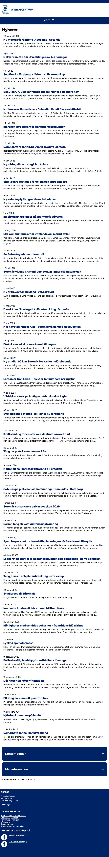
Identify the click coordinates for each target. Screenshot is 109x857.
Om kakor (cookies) (9, 818)
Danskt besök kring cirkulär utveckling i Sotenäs (36, 309)
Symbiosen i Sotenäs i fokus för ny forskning (33, 413)
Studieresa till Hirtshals (19, 593)
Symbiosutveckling (18, 842)
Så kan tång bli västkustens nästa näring (30, 524)
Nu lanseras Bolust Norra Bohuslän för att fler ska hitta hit (42, 109)
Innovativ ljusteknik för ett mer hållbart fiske (33, 608)
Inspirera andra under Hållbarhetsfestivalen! (33, 216)
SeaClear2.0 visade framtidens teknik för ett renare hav (41, 91)
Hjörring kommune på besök (22, 715)
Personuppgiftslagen (10, 820)
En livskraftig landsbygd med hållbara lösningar (35, 660)
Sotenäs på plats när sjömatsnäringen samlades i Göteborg (43, 489)
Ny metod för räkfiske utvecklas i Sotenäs (31, 39)
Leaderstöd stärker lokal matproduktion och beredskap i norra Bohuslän (51, 558)
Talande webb (7, 824)
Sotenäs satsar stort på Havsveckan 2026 (31, 506)
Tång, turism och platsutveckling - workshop (33, 576)
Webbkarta (5, 822)
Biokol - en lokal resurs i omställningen (29, 344)
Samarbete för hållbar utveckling (25, 733)
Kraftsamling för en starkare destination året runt (36, 434)
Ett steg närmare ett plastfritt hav (25, 698)
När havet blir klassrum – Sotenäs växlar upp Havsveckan (42, 326)
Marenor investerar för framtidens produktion (34, 126)
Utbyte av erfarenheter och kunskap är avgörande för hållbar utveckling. (37, 597)
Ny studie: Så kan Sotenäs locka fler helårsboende (37, 361)
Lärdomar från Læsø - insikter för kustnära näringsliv (39, 379)
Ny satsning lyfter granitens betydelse (29, 199)
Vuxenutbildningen (18, 835)
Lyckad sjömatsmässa (18, 643)
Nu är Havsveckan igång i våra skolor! (28, 292)
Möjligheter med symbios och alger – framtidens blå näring (43, 625)
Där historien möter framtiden (23, 680)
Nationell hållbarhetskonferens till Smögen (32, 469)
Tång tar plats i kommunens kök (24, 451)
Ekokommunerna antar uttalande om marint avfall (36, 234)
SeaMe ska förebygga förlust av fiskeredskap (34, 74)
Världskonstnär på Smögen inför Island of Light (35, 396)
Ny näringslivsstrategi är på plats (25, 164)
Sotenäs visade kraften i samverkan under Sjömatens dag (42, 271)
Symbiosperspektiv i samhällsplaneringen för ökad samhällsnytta (47, 541)
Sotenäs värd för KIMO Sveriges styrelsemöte (34, 147)
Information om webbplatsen (13, 816)
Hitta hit (5, 805)
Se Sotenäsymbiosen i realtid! (23, 254)
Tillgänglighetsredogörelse (12, 826)
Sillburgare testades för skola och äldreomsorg (35, 181)
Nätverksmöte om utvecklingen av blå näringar (35, 57)
